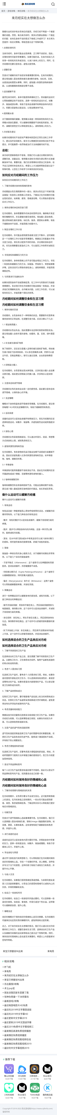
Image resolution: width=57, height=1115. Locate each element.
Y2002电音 (35, 1094)
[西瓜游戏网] (28, 5)
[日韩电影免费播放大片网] (35, 1069)
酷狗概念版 (48, 1094)
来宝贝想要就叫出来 (13, 951)
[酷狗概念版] (48, 1088)
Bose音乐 (47, 1075)
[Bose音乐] (47, 1069)
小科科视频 (9, 1094)
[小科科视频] (9, 1088)
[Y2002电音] (35, 1088)
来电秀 (50, 951)
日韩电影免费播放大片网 (40, 1075)
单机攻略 (21, 11)
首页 (3, 11)
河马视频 (22, 1075)
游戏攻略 (11, 11)
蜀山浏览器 (9, 1075)
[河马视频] (22, 1069)
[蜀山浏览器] (9, 1069)
